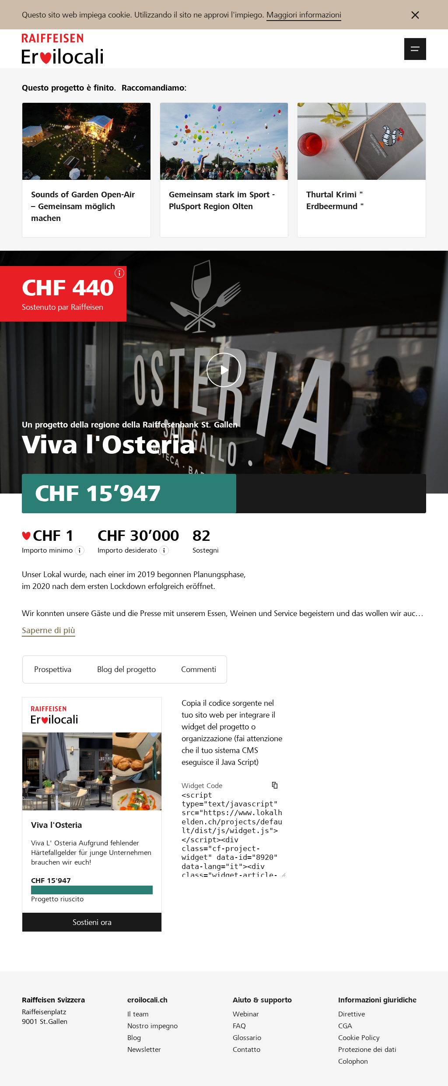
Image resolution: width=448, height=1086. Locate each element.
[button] (415, 49)
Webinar (246, 1014)
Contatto (246, 1049)
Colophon (353, 1061)
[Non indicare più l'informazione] (415, 15)
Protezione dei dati (367, 1049)
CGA (345, 1026)
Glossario (247, 1037)
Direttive (351, 1014)
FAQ (239, 1026)
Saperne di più (48, 630)
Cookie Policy (359, 1037)
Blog (134, 1037)
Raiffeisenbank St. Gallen (190, 424)
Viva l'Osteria (56, 825)
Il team (138, 1014)
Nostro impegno (152, 1026)
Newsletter (144, 1049)
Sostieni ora (92, 922)
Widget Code (202, 785)
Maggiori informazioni (303, 14)
